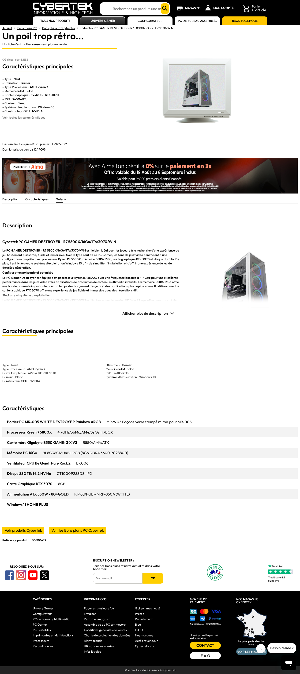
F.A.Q (139, 630)
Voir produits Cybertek (23, 530)
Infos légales (92, 651)
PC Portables (42, 630)
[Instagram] (21, 575)
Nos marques (144, 635)
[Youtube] (33, 575)
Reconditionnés (43, 646)
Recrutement (144, 619)
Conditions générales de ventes (105, 630)
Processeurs (41, 641)
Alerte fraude (93, 641)
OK (153, 578)
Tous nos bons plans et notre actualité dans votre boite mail (126, 567)
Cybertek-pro (144, 646)
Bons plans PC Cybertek (58, 28)
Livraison (90, 614)
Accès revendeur (146, 641)
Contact (205, 645)
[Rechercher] (165, 8)
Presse (139, 614)
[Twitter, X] (44, 575)
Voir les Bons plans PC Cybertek (77, 530)
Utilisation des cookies (99, 646)
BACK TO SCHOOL (245, 20)
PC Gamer (40, 624)
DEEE (24, 59)
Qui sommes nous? (148, 608)
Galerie (61, 199)
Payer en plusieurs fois (99, 608)
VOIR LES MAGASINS (251, 652)
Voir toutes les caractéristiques (23, 117)
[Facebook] (9, 575)
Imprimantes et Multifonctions (53, 635)
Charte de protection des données (107, 635)
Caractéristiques (37, 199)
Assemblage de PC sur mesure (105, 624)
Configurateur (150, 20)
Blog (138, 624)
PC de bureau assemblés (197, 20)
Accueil (7, 28)
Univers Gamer (103, 20)
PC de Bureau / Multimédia (51, 619)
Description (10, 199)
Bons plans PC (27, 28)
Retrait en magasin (97, 619)
